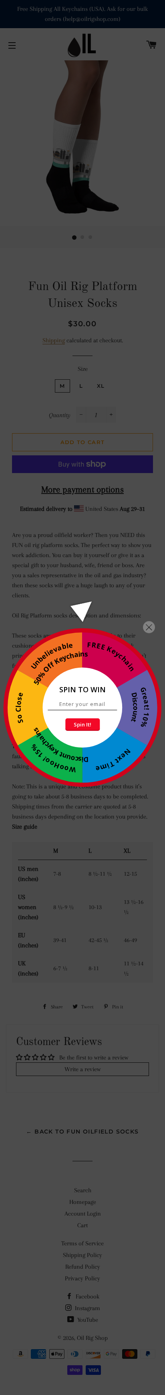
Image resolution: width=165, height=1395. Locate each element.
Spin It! (82, 724)
